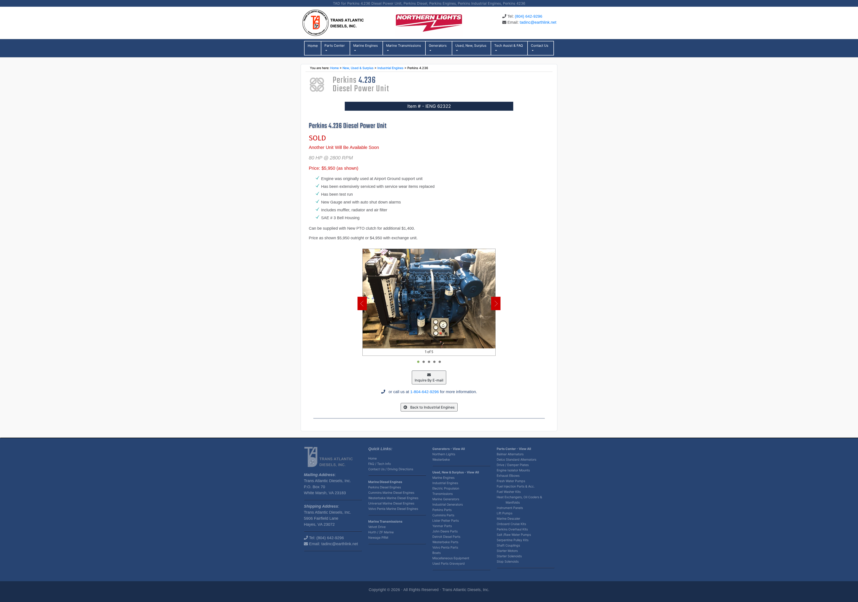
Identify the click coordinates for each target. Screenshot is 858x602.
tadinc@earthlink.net (538, 22)
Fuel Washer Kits (509, 492)
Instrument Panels (510, 508)
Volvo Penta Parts (445, 547)
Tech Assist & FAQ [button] (508, 45)
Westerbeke (441, 459)
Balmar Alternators (510, 454)
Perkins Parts (442, 510)
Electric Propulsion (445, 488)
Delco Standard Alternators (516, 459)
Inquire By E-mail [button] (429, 380)
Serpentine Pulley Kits (512, 540)
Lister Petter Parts (445, 520)
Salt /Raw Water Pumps (514, 534)
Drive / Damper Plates (513, 465)
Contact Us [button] (539, 45)
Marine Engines (443, 477)
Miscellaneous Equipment (450, 558)
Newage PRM (378, 537)
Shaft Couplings (508, 545)
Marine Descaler (508, 518)
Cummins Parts (443, 515)
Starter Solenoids (509, 556)
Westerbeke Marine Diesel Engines (393, 498)
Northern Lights (443, 454)
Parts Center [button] (334, 45)
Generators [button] (438, 45)
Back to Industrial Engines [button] (432, 407)
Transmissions (442, 494)
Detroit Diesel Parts (446, 536)
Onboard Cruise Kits (511, 524)
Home (334, 68)
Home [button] (313, 45)
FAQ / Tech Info (379, 464)
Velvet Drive (377, 527)
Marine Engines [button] (365, 45)
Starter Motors (507, 551)
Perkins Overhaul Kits (512, 529)
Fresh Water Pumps (511, 481)
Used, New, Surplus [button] (470, 45)
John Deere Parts (445, 531)
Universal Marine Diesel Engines (391, 503)
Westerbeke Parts (445, 542)
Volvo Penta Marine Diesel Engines (393, 509)
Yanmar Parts (442, 526)
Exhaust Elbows (508, 475)
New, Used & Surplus (358, 68)
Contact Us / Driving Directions (390, 469)
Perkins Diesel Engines (384, 487)
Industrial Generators (447, 504)
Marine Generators (445, 499)
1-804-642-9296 (424, 392)
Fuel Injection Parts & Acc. (516, 486)
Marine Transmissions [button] (403, 45)
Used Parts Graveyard (448, 563)
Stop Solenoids (508, 561)
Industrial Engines (390, 68)
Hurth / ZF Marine (381, 532)
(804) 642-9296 (528, 16)
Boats (436, 553)
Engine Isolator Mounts (513, 470)
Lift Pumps (504, 513)
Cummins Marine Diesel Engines (391, 492)
